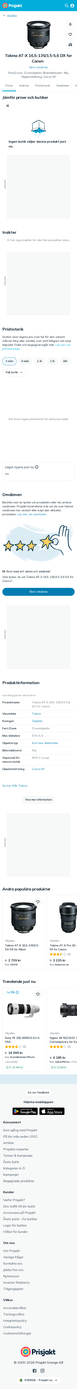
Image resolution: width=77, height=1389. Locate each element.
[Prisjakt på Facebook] (34, 1370)
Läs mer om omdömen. (32, 514)
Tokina (36, 713)
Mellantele (51, 743)
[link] (23, 932)
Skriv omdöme (38, 67)
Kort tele (37, 743)
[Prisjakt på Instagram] (42, 1370)
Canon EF (38, 769)
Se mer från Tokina (14, 785)
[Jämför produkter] (70, 44)
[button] (70, 24)
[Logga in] (72, 5)
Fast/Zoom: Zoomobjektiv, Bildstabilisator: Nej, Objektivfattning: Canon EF (38, 75)
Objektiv (12, 15)
